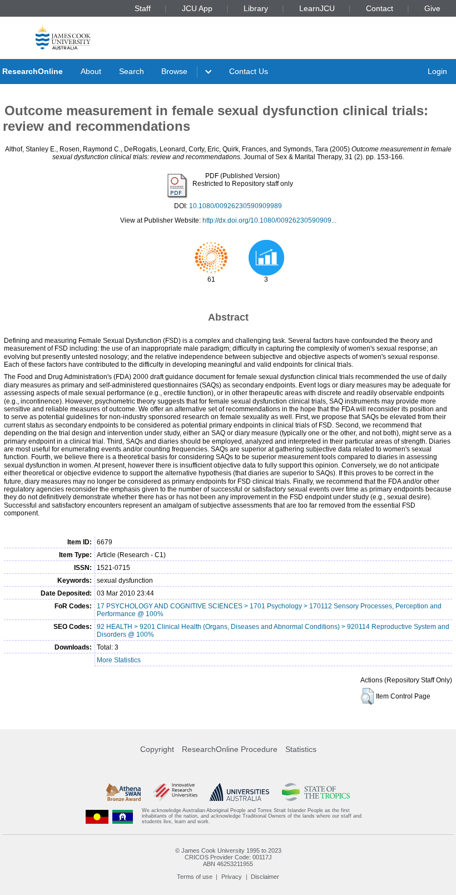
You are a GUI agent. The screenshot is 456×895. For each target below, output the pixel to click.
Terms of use (194, 876)
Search (131, 71)
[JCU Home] (63, 37)
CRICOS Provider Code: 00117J (228, 857)
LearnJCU (317, 8)
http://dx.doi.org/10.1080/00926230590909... (269, 220)
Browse (174, 71)
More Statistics (119, 660)
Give (432, 8)
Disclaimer (265, 876)
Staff (143, 8)
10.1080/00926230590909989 (235, 206)
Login (437, 71)
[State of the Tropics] (316, 792)
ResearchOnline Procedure (229, 749)
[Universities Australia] (239, 792)
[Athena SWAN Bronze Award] (123, 792)
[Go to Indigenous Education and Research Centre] (97, 816)
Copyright (157, 749)
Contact (379, 8)
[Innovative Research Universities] (175, 792)
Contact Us (248, 71)
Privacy (231, 876)
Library (256, 8)
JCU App (197, 8)
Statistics (300, 749)
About (91, 71)
